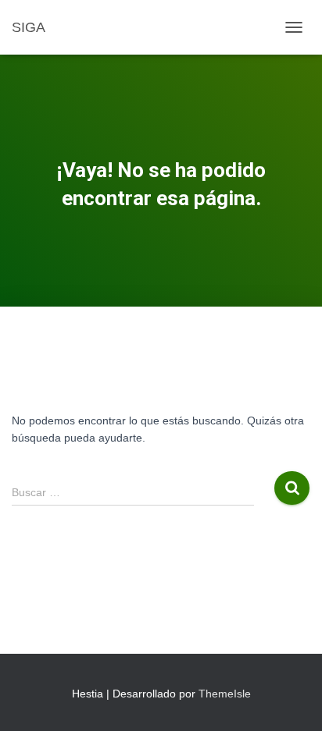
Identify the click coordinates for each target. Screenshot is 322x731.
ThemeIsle (225, 693)
